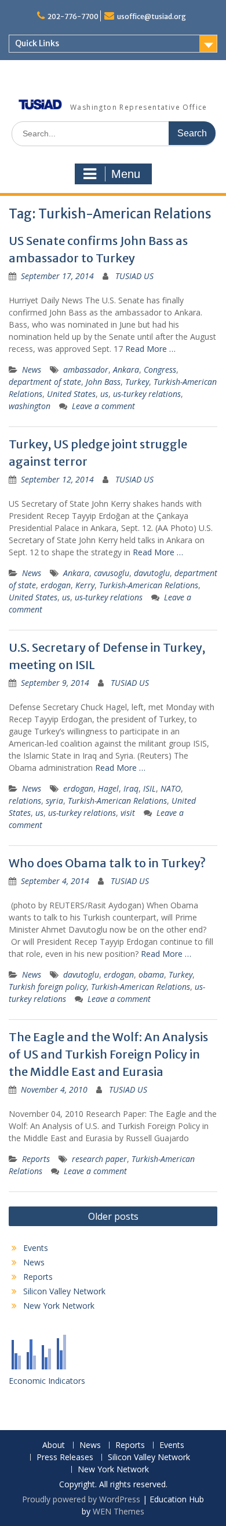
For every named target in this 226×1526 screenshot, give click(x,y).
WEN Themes (118, 1511)
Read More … (150, 348)
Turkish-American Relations (148, 585)
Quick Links (37, 43)
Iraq (130, 788)
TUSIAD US (134, 275)
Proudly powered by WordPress (81, 1499)
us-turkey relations (147, 393)
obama (151, 974)
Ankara (126, 369)
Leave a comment (103, 405)
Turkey (137, 381)
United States (71, 393)
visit (128, 812)
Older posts (113, 1216)
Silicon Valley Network (64, 1291)
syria (54, 800)
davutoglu (152, 572)
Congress (160, 369)
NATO (171, 788)
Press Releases (65, 1457)
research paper (99, 1158)
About (53, 1445)
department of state (45, 381)
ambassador (85, 369)
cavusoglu (111, 572)
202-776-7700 (73, 16)
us (104, 393)
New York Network (58, 1305)
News (31, 369)
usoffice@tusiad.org (151, 16)
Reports (36, 1158)
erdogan (56, 585)
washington (29, 405)
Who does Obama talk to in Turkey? (107, 863)
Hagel (108, 788)
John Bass (103, 381)
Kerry (84, 585)
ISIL (149, 788)
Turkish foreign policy (47, 986)
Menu (125, 174)
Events (35, 1247)
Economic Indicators (47, 1380)
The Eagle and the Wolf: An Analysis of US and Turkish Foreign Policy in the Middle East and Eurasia (108, 1054)
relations (25, 800)
